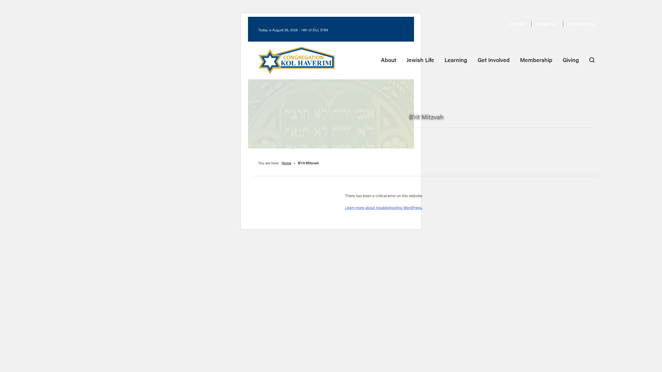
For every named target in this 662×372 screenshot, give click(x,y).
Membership (536, 60)
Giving (571, 60)
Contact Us (547, 24)
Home (286, 162)
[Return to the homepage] (296, 60)
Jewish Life (420, 60)
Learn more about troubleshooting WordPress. (384, 207)
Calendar (517, 24)
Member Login (581, 24)
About (388, 60)
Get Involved (494, 60)
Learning (456, 60)
